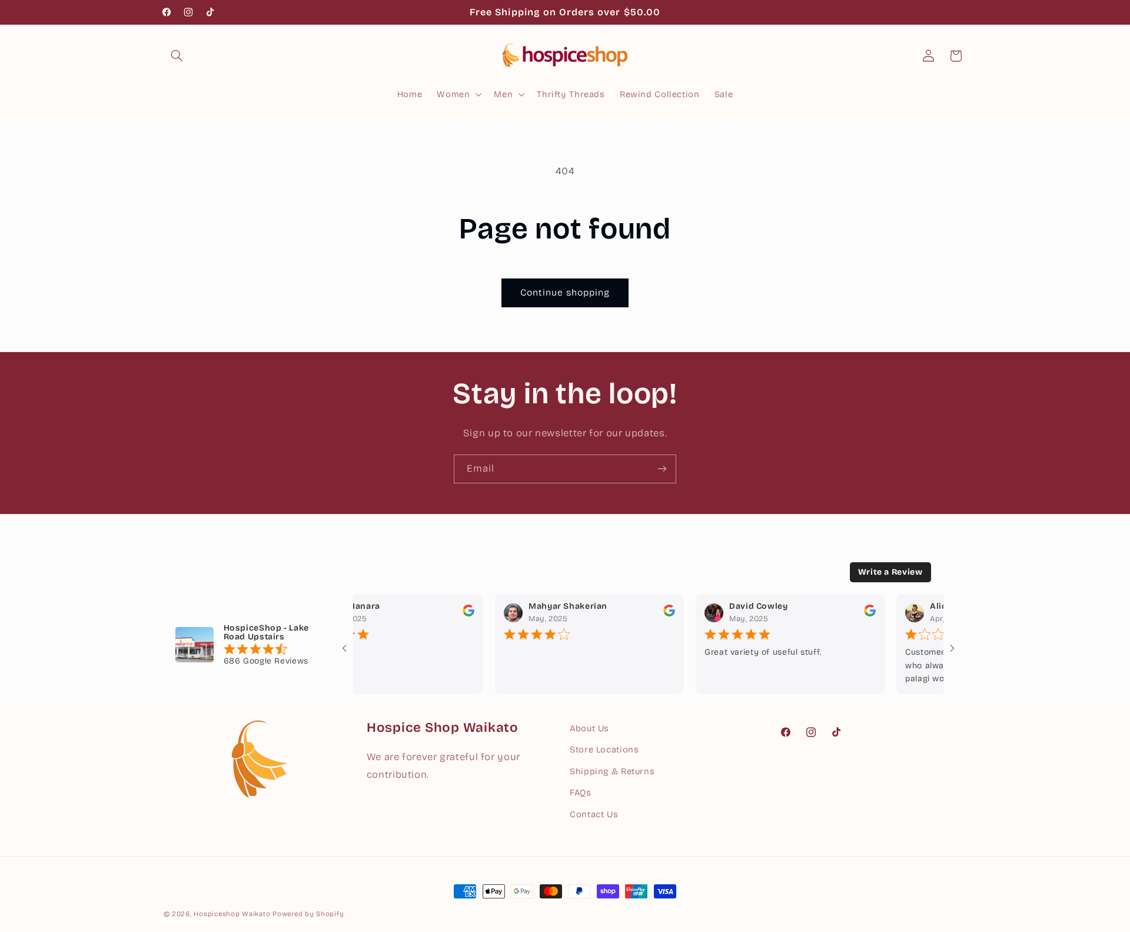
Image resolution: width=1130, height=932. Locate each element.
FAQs (580, 792)
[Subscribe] (662, 469)
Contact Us (594, 813)
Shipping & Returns (612, 771)
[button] (177, 55)
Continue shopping (565, 292)
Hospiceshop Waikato (232, 914)
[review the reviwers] (458, 614)
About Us (589, 728)
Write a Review (890, 572)
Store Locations (604, 749)
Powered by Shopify (308, 914)
